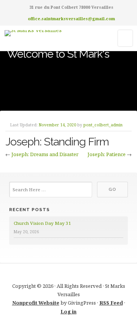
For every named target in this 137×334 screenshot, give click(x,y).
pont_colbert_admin (103, 124)
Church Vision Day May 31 (42, 223)
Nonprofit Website (35, 302)
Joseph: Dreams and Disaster (44, 154)
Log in (68, 311)
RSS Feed (111, 302)
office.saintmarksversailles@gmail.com (71, 18)
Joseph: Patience (107, 154)
